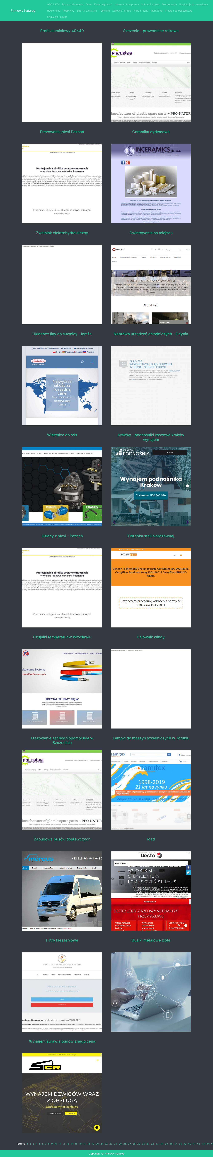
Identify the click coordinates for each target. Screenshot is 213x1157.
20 (97, 1143)
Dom (89, 4)
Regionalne (53, 10)
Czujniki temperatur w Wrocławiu (62, 637)
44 (207, 1143)
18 (88, 1143)
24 (115, 1143)
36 (171, 1143)
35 (166, 1143)
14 (72, 1143)
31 (148, 1143)
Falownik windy (151, 637)
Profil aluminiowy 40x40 (62, 31)
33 (157, 1143)
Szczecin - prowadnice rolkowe (151, 31)
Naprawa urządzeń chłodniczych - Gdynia (151, 334)
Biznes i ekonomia (72, 4)
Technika (104, 10)
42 (198, 1143)
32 (152, 1143)
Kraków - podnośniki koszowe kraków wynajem (151, 437)
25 (120, 1143)
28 (134, 1143)
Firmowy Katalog (23, 10)
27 (129, 1143)
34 (161, 1143)
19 (93, 1143)
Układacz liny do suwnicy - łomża (62, 334)
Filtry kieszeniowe (62, 940)
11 (59, 1143)
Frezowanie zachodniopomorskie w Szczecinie (62, 740)
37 (175, 1143)
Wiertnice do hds (62, 435)
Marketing (156, 10)
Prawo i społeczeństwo (178, 10)
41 (194, 1143)
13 (67, 1143)
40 (189, 1143)
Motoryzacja (169, 4)
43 (203, 1143)
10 (55, 1143)
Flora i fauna (140, 10)
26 (124, 1143)
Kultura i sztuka (150, 4)
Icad (151, 839)
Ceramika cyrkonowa (151, 132)
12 (63, 1143)
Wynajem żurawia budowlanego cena (62, 1041)
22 (106, 1143)
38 (180, 1143)
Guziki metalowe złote (150, 940)
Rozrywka (68, 10)
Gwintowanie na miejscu (151, 233)
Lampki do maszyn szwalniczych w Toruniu (151, 738)
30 (143, 1143)
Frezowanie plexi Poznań (62, 132)
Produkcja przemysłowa (193, 4)
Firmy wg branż (103, 4)
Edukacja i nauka (57, 16)
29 (138, 1143)
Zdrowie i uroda (121, 10)
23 (110, 1143)
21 (101, 1143)
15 (76, 1143)
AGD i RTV (53, 4)
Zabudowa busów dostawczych (62, 839)
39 (184, 1143)
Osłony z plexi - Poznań (62, 536)
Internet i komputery (127, 4)
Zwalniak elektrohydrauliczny (62, 233)
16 (80, 1143)
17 (84, 1143)
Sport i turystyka (87, 10)
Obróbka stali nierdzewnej (151, 536)
